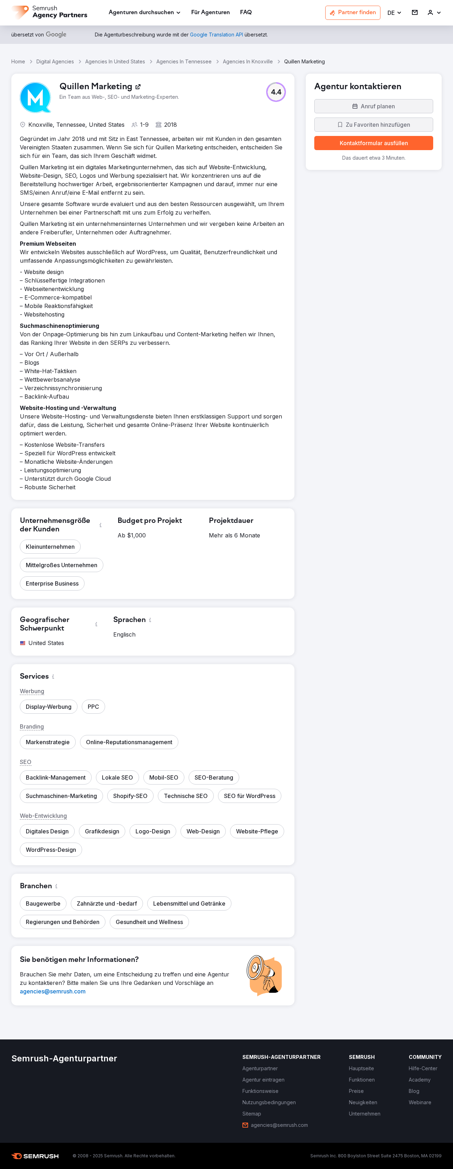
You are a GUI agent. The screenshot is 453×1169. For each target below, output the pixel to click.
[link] (210, 12)
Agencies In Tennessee (184, 61)
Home (18, 61)
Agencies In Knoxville (248, 61)
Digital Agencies (55, 61)
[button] (395, 13)
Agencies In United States (115, 61)
